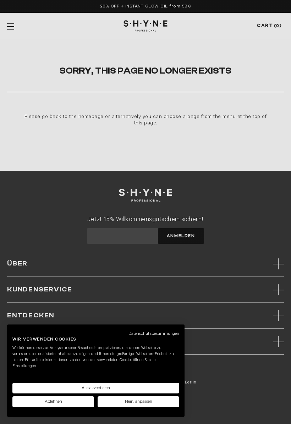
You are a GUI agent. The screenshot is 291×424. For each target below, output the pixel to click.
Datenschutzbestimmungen (153, 333)
